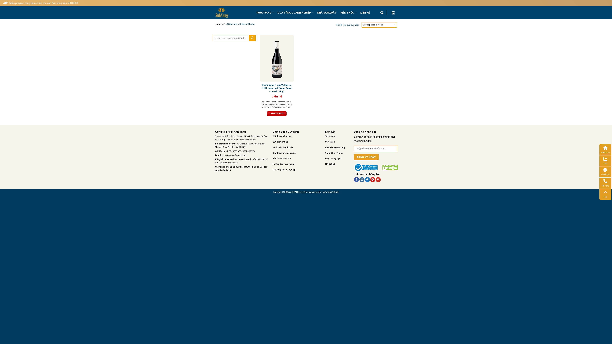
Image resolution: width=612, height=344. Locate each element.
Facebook (605, 175)
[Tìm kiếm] (381, 12)
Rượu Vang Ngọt (333, 158)
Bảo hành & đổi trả (282, 158)
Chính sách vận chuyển (284, 153)
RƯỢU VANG (264, 12)
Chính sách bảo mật (282, 136)
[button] (393, 13)
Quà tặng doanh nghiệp (284, 169)
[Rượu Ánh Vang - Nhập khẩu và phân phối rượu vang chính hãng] (233, 12)
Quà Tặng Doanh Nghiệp (294, 12)
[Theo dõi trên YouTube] (378, 179)
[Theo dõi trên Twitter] (367, 179)
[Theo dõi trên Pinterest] (372, 179)
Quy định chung (280, 142)
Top (605, 197)
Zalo (605, 163)
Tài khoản (330, 136)
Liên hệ (365, 12)
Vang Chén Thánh (334, 153)
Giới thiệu (330, 142)
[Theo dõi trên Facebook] (356, 179)
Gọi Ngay (605, 186)
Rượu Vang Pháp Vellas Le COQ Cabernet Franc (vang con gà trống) (277, 88)
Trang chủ (220, 24)
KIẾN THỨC (347, 12)
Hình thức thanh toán (283, 147)
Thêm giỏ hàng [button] (277, 113)
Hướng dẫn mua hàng (283, 164)
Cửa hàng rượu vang (335, 147)
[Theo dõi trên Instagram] (361, 179)
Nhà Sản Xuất (326, 12)
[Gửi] (252, 38)
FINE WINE (330, 164)
